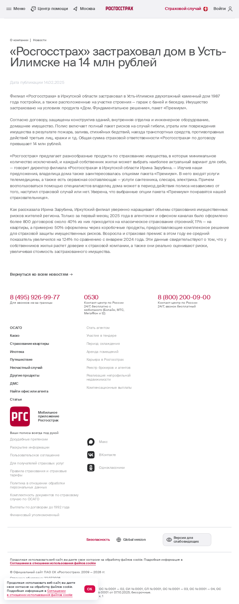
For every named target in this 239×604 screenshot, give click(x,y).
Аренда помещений (103, 352)
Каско (15, 335)
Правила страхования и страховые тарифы (38, 473)
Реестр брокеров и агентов (108, 367)
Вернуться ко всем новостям (39, 275)
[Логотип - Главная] (119, 8)
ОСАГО (16, 328)
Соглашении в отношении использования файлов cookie (53, 563)
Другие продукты (24, 375)
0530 (91, 297)
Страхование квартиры (29, 343)
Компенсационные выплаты (109, 387)
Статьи (16, 399)
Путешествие (21, 359)
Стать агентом (98, 328)
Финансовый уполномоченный (34, 515)
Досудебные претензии (29, 439)
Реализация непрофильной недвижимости (109, 377)
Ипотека (17, 352)
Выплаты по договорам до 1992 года (39, 507)
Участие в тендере (101, 335)
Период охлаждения (103, 343)
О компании (19, 40)
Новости (39, 40)
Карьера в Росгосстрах (105, 359)
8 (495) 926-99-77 (34, 297)
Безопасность (98, 539)
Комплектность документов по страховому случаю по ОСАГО (44, 497)
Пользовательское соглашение (34, 455)
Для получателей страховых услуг (37, 463)
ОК (89, 589)
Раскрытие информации (29, 447)
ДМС (14, 383)
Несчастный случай (26, 367)
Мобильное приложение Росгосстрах (48, 416)
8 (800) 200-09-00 (184, 297)
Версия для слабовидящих (186, 539)
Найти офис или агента (29, 391)
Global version (134, 539)
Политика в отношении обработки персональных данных (37, 485)
